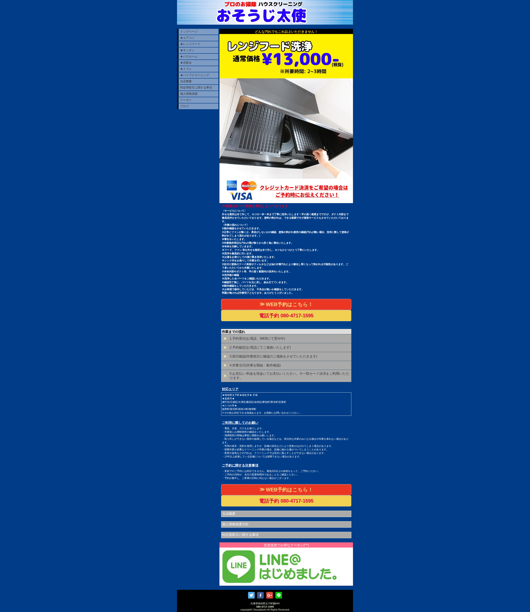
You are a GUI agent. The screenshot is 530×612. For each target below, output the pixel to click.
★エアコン (187, 37)
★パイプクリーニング (194, 75)
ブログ (184, 106)
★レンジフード (190, 44)
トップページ (189, 31)
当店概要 (186, 81)
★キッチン (187, 50)
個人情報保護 (189, 93)
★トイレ (186, 68)
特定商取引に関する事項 (196, 87)
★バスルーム (189, 56)
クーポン (186, 100)
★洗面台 (186, 62)
